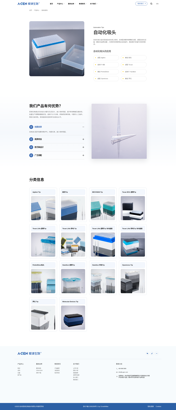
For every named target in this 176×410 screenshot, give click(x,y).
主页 (30, 10)
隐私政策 (151, 406)
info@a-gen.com (123, 372)
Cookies (158, 406)
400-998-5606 (122, 368)
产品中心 (36, 10)
